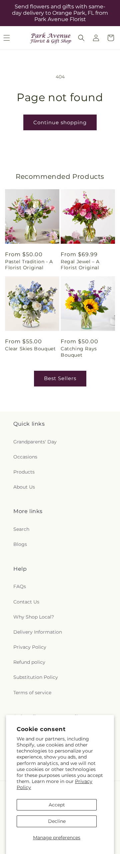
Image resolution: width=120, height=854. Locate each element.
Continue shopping (60, 122)
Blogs (20, 544)
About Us (24, 487)
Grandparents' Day (35, 442)
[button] (81, 37)
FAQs (19, 586)
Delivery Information (37, 632)
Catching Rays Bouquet (79, 352)
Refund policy (29, 662)
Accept (57, 805)
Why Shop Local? (33, 617)
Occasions (25, 457)
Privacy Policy (29, 647)
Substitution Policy (35, 677)
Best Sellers (60, 378)
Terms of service (32, 693)
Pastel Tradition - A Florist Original (29, 265)
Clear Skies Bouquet (30, 349)
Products (24, 472)
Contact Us (26, 602)
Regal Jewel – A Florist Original (80, 265)
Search (21, 529)
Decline (57, 821)
